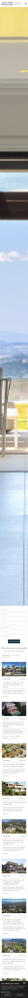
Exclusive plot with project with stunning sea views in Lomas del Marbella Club (13, 842)
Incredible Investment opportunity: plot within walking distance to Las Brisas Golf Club (14, 961)
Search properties (14, 641)
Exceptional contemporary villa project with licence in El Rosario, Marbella (13, 725)
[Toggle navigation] (25, 3)
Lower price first (16, 655)
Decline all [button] (20, 995)
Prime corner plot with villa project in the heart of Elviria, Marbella (14, 765)
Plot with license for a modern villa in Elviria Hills (14, 803)
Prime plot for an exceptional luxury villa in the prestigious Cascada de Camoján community (13, 922)
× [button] (26, 982)
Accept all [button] (7, 995)
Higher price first (6, 657)
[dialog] (14, 989)
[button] (14, 992)
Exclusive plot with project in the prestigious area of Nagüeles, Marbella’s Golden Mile (13, 882)
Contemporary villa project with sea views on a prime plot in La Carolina (13, 685)
